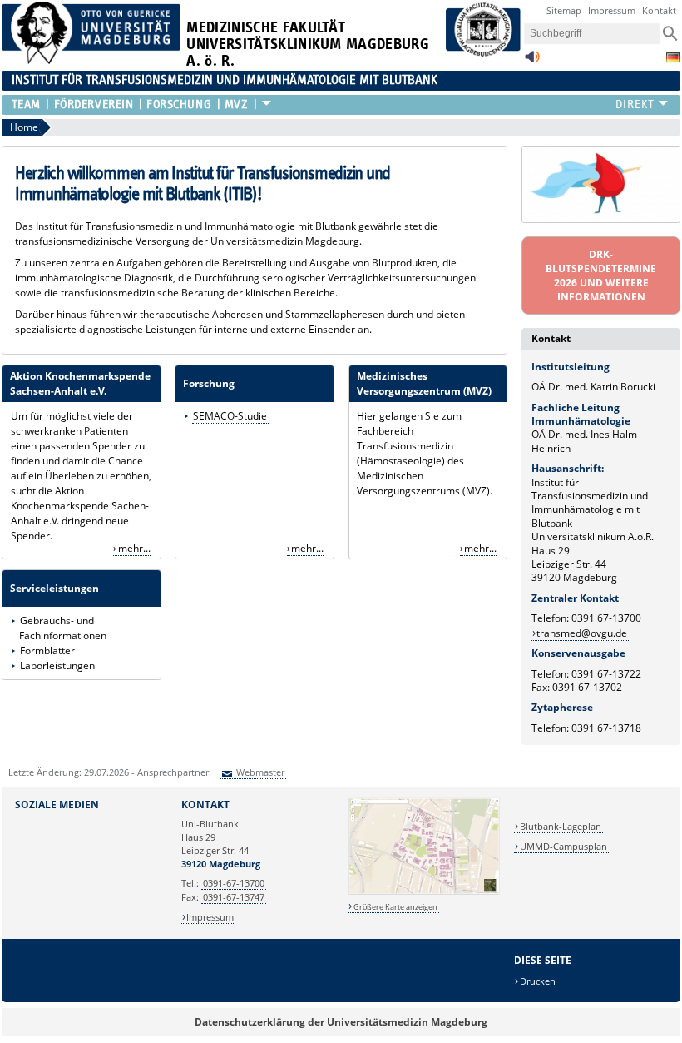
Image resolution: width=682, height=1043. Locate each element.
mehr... (134, 548)
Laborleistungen (57, 665)
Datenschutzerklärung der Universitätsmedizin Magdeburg (341, 1022)
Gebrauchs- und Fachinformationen (62, 628)
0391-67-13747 (233, 897)
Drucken (538, 981)
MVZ (237, 104)
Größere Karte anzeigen (395, 906)
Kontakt (659, 10)
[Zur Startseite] (91, 60)
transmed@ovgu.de (581, 633)
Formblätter (47, 650)
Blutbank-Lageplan (560, 826)
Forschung (178, 104)
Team (26, 104)
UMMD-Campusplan (563, 846)
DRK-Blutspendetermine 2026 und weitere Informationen (601, 275)
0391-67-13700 (233, 883)
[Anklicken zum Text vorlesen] (532, 61)
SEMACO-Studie (230, 416)
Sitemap (563, 10)
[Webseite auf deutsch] (672, 57)
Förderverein (93, 104)
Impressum (611, 10)
